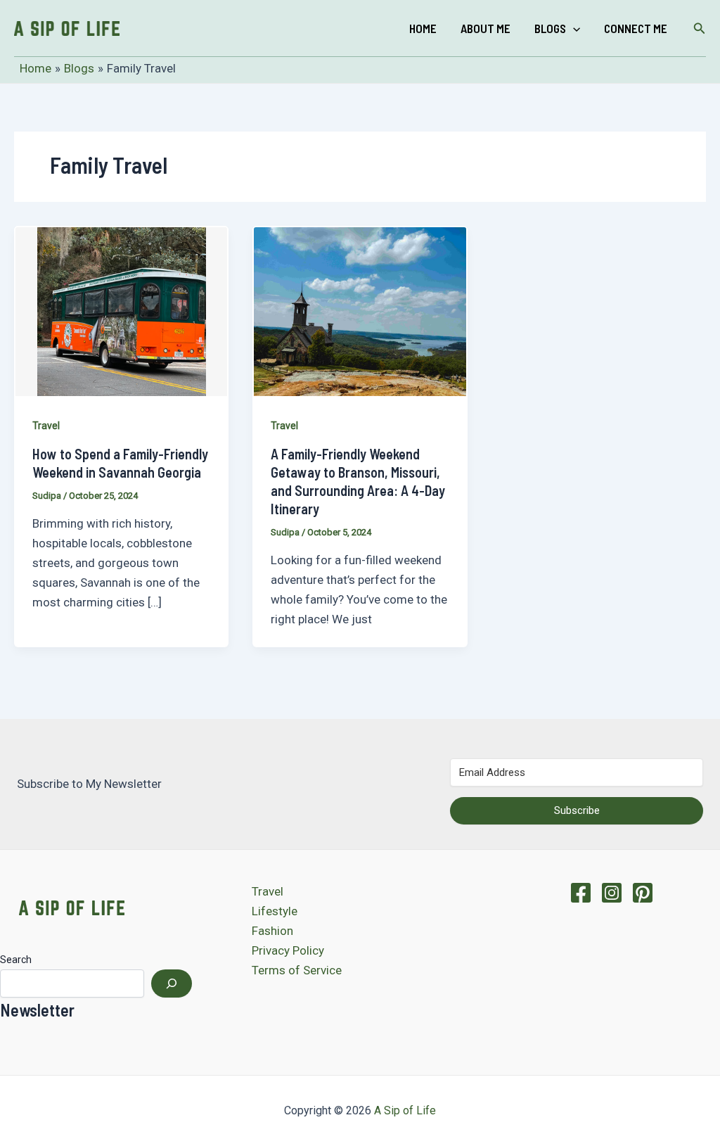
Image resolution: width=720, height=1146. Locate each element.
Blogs (550, 28)
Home (423, 28)
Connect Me (635, 28)
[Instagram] (611, 892)
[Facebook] (581, 892)
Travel (46, 425)
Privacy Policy (288, 950)
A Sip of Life (405, 1110)
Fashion (272, 931)
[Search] (171, 983)
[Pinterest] (642, 892)
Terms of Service (297, 970)
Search (16, 959)
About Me (485, 28)
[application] (573, 28)
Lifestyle (274, 911)
